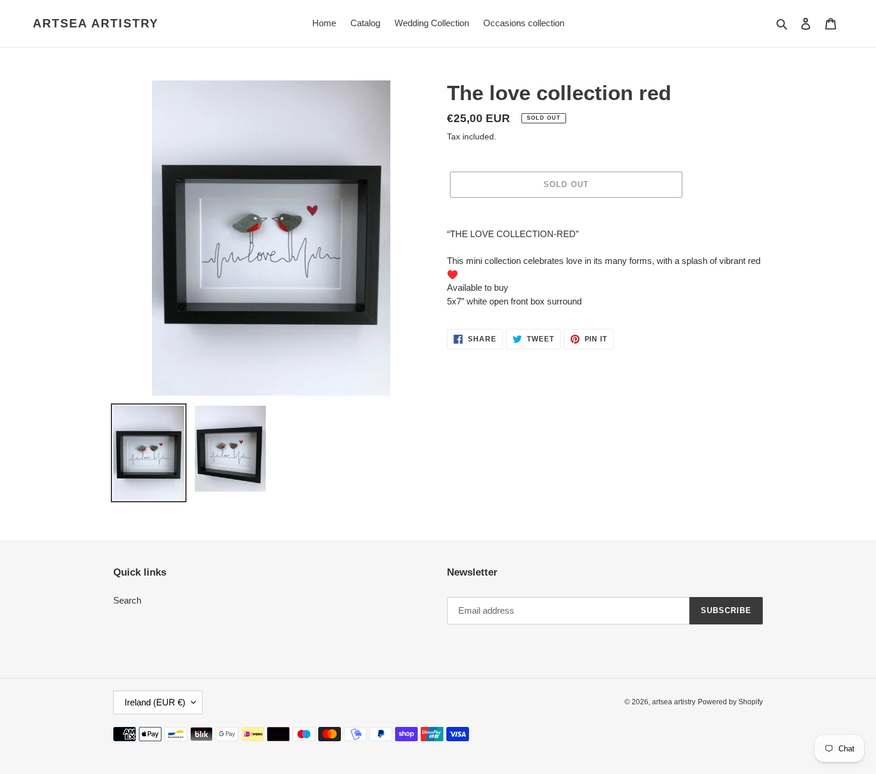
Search (127, 600)
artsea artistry (96, 23)
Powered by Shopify (730, 702)
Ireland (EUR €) (155, 702)
